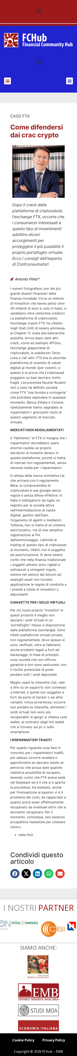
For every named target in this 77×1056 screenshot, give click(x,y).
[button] (38, 10)
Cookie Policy (23, 1040)
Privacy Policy (54, 1040)
